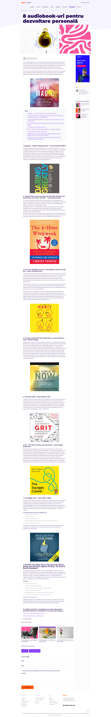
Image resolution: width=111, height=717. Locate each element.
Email (22, 665)
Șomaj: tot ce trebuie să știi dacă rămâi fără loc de (85, 104)
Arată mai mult (83, 94)
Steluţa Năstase (82, 90)
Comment (23, 673)
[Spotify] (72, 705)
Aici (24, 358)
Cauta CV (36, 701)
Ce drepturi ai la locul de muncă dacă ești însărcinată (85, 109)
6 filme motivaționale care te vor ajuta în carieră (33, 615)
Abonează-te (51, 699)
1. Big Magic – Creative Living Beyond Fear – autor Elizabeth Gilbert (42, 113)
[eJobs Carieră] (26, 2)
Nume (22, 660)
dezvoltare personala (34, 650)
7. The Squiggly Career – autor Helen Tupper (37, 131)
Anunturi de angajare (39, 699)
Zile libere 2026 (24, 706)
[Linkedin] (65, 705)
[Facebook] (63, 705)
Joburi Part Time (24, 704)
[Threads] (71, 705)
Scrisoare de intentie (25, 701)
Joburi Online (24, 702)
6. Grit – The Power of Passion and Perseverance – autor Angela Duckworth (43, 129)
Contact (50, 697)
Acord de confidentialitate (53, 702)
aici (50, 159)
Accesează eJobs (84, 2)
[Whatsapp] (74, 705)
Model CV (23, 699)
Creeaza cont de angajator (39, 697)
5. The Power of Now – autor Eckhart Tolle (36, 127)
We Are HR (37, 702)
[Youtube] (69, 705)
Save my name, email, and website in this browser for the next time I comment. (41, 670)
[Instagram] (66, 705)
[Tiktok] (68, 705)
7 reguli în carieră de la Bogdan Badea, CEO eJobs (33, 613)
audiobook (24, 650)
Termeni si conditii (52, 701)
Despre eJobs (51, 704)
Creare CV (23, 697)
